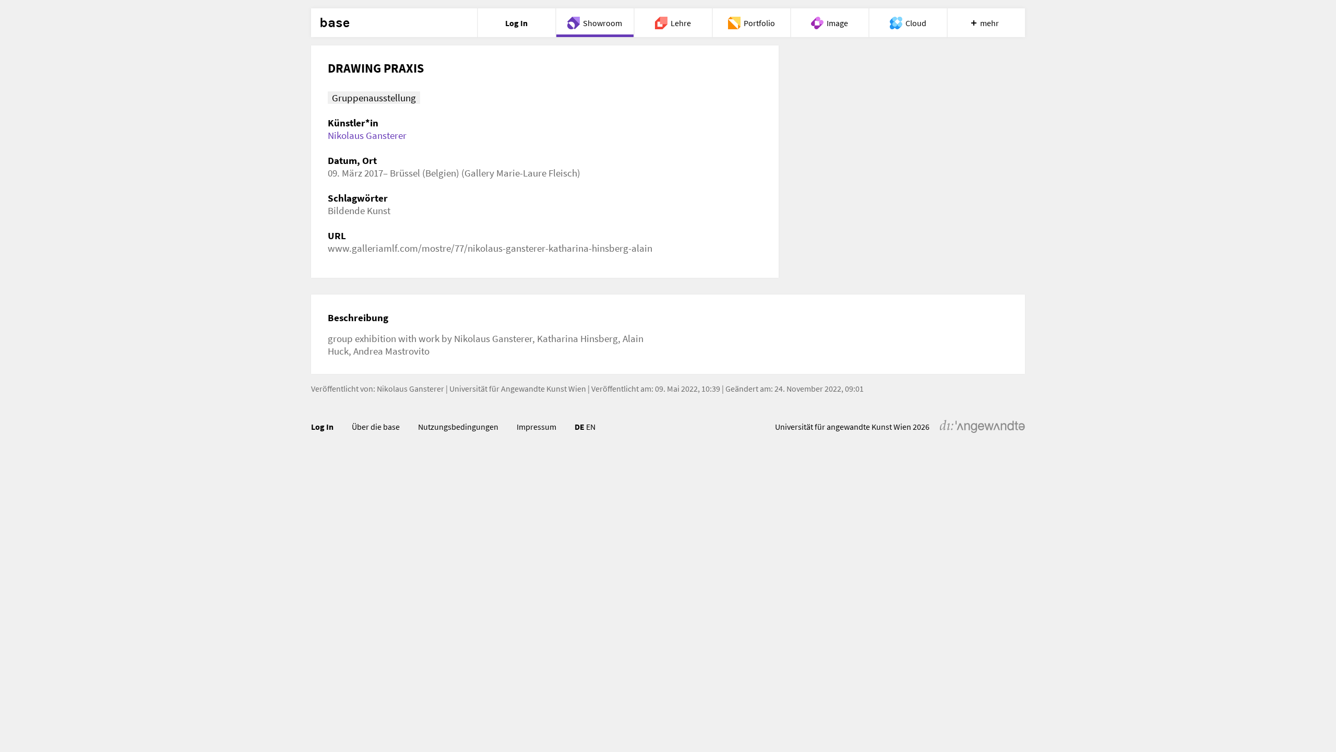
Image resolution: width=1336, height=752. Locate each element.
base (334, 23)
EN (590, 426)
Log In (322, 426)
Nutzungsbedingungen (458, 426)
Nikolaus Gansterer (367, 135)
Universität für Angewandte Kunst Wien (517, 388)
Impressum (536, 426)
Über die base (376, 426)
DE (579, 426)
